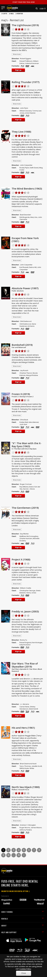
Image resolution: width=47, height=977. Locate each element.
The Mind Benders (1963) (27, 188)
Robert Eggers (25, 58)
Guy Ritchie (24, 534)
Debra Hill (33, 267)
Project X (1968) (21, 559)
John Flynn (24, 108)
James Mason (36, 827)
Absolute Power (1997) (25, 288)
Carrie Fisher (24, 707)
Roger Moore (25, 827)
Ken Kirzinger (37, 642)
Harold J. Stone (29, 489)
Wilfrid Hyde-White (27, 768)
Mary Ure (33, 217)
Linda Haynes (30, 113)
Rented (20, 14)
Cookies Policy (25, 969)
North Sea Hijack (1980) (26, 787)
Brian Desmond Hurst (28, 763)
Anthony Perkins (26, 830)
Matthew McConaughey (29, 536)
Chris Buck (24, 420)
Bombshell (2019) (22, 344)
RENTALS (4, 918)
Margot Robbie (32, 375)
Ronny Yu (23, 640)
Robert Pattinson (26, 61)
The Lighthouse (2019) (25, 25)
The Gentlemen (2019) (25, 507)
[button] (36, 8)
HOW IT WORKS (7, 912)
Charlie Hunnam (26, 538)
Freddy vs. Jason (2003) (25, 611)
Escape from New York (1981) (25, 239)
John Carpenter (26, 165)
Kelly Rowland (25, 645)
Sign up (18, 70)
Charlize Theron (26, 373)
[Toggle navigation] (3, 7)
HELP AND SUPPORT (9, 932)
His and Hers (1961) (23, 727)
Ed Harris (31, 326)
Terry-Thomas (25, 766)
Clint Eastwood (25, 321)
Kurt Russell (24, 267)
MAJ (12, 14)
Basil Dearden (25, 215)
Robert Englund (25, 642)
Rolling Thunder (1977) (25, 82)
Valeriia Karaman (32, 63)
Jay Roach (24, 370)
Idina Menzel (34, 422)
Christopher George (27, 590)
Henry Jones (31, 593)
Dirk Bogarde (25, 217)
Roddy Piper (24, 168)
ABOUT (4, 925)
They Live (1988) (21, 131)
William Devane (26, 111)
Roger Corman (26, 484)
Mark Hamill (33, 709)
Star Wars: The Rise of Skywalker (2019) (25, 665)
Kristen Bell (24, 422)
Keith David (34, 168)
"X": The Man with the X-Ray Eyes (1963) (26, 444)
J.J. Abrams (24, 704)
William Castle (25, 588)
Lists (5, 14)
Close (23, 973)
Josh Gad (23, 424)
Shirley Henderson (27, 708)
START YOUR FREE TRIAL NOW (24, 2)
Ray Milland (24, 487)
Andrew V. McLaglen (28, 825)
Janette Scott (36, 766)
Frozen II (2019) (21, 394)
